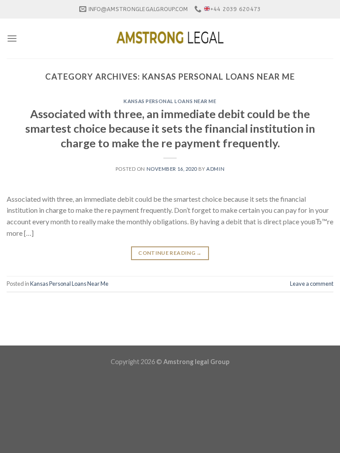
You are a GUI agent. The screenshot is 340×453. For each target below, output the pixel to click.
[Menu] (12, 38)
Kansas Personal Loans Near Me (170, 101)
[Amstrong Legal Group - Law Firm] (170, 38)
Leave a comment (311, 283)
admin (215, 169)
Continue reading (170, 253)
